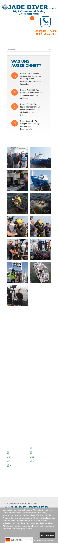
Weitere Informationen (42, 540)
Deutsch (16, 539)
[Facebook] (32, 18)
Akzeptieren (47, 535)
